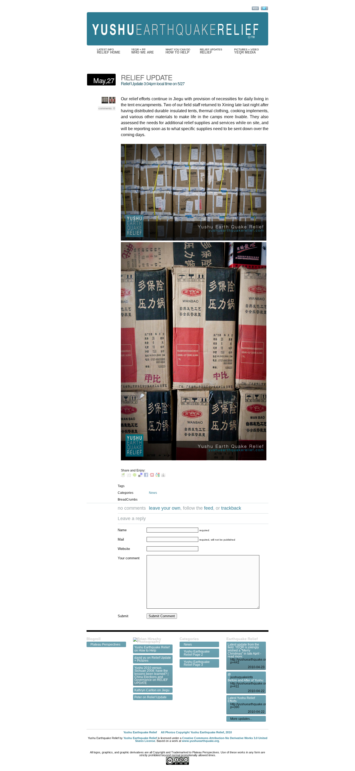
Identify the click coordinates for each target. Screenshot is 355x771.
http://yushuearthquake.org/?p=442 (247, 661)
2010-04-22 (256, 691)
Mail (121, 539)
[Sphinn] (135, 476)
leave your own (164, 508)
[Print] (123, 476)
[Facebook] (146, 476)
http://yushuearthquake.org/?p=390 (247, 706)
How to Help (147, 650)
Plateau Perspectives (105, 644)
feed (208, 508)
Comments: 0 (106, 108)
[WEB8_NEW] (112, 102)
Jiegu (165, 690)
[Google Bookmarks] (157, 476)
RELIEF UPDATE (146, 77)
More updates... (241, 718)
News (153, 493)
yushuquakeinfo (241, 677)
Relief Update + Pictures (152, 659)
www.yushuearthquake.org (200, 740)
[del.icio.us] (140, 476)
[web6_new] (105, 102)
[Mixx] (152, 476)
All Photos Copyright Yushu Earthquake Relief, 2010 (196, 732)
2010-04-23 (256, 667)
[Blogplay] (163, 476)
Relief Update (157, 697)
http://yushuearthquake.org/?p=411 (247, 685)
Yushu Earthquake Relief (151, 647)
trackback (231, 508)
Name (122, 530)
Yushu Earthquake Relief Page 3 (197, 663)
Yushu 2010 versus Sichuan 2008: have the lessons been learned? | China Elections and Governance (151, 673)
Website (124, 549)
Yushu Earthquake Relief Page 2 (197, 653)
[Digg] (129, 476)
